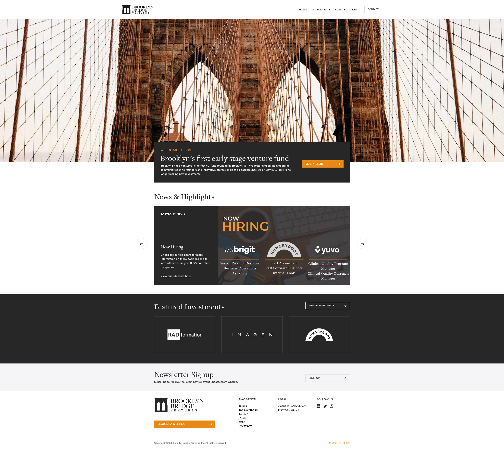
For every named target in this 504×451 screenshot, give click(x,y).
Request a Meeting (171, 424)
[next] (363, 243)
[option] (252, 245)
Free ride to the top (339, 443)
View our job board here (176, 276)
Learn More (314, 163)
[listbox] (252, 245)
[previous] (141, 243)
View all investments (321, 305)
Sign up (314, 378)
